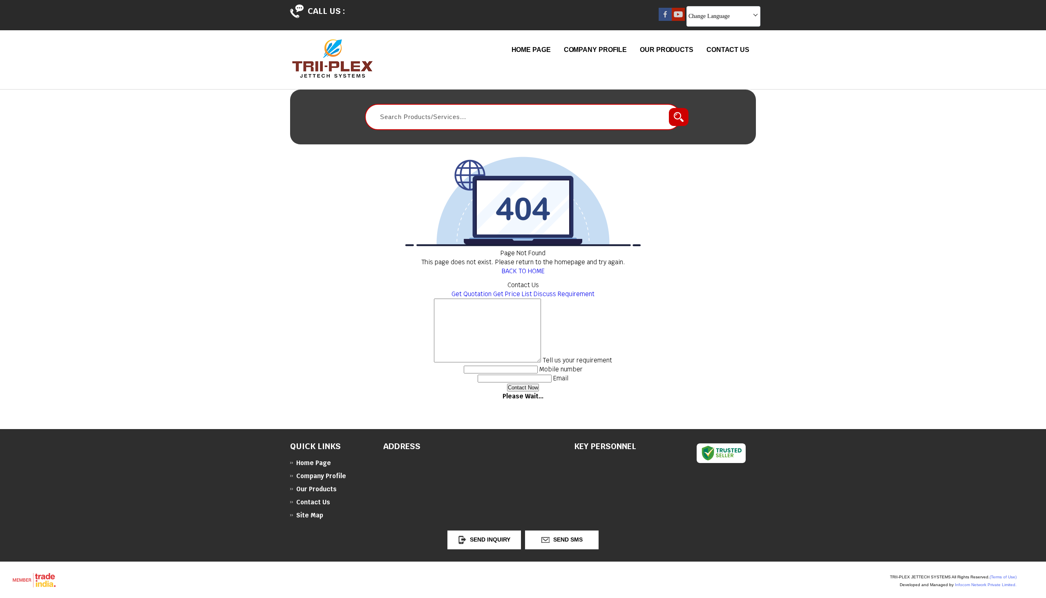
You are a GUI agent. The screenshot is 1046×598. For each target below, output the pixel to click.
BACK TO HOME (523, 271)
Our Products (666, 49)
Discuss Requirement (564, 294)
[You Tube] (678, 18)
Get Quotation (471, 294)
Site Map (309, 515)
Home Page (531, 49)
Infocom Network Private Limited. (986, 584)
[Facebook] (665, 18)
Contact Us (727, 49)
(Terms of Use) (1003, 577)
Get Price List (512, 294)
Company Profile (595, 49)
